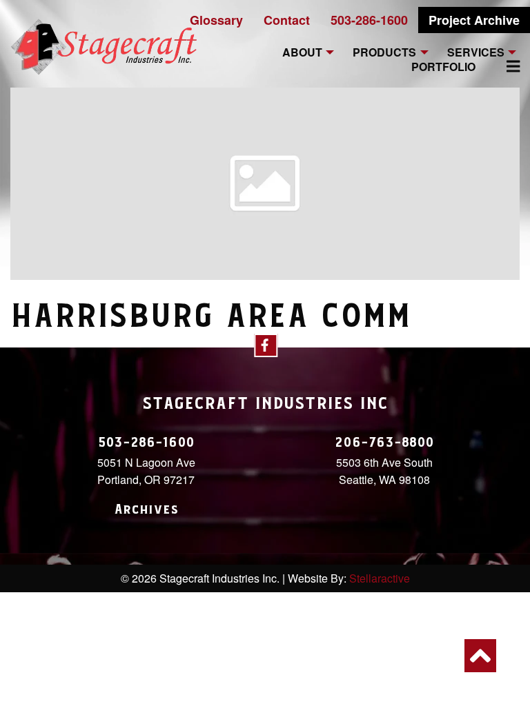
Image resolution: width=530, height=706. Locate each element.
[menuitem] (505, 66)
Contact (287, 20)
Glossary (216, 20)
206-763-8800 (384, 443)
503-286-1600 (369, 20)
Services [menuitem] (475, 53)
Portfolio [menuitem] (443, 67)
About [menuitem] (302, 53)
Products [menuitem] (384, 53)
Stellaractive (379, 578)
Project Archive (474, 20)
